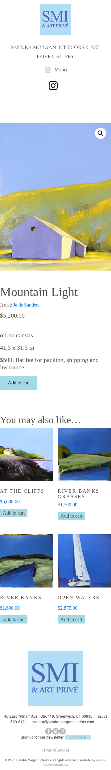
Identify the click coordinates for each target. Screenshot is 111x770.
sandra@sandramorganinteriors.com (63, 722)
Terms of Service (55, 750)
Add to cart (19, 382)
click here (78, 737)
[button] (100, 133)
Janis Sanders (26, 304)
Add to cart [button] (14, 512)
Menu (61, 69)
